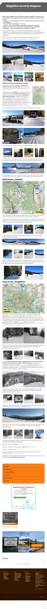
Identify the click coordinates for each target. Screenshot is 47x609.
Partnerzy (28, 577)
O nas (27, 575)
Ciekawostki (9, 478)
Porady (16, 578)
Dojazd (7, 466)
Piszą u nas (28, 573)
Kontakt (27, 578)
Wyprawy (21, 8)
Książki (5, 576)
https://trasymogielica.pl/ (8, 39)
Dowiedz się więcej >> (39, 588)
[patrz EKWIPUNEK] (13, 425)
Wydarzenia (6, 573)
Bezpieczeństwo (10, 472)
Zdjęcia (7, 480)
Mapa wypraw (18, 573)
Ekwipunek (8, 469)
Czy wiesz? (17, 580)
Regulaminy (28, 576)
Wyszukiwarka (18, 576)
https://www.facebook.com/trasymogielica (26, 39)
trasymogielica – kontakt (18, 453)
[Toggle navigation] (1, 1)
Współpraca (28, 580)
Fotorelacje (6, 578)
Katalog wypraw (18, 575)
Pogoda (8, 475)
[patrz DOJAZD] (35, 316)
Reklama (27, 581)
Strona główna (14, 8)
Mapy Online (17, 577)
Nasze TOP (6, 575)
